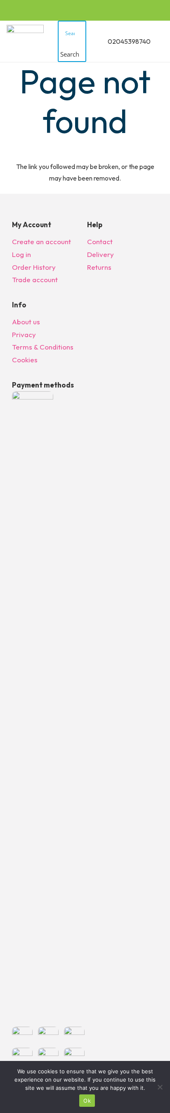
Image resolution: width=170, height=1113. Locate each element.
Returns (99, 267)
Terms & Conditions (42, 346)
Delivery (100, 254)
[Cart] (160, 41)
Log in (21, 254)
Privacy (24, 334)
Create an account (41, 241)
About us (26, 321)
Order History (34, 267)
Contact (100, 241)
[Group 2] (25, 41)
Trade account (35, 279)
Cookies (25, 359)
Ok (87, 1100)
